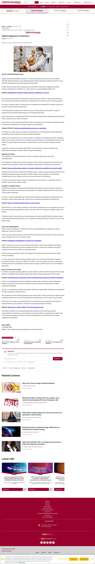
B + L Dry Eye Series (51, 6)
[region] (47, 559)
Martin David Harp (36, 417)
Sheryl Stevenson (38, 446)
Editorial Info (47, 506)
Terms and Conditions (47, 510)
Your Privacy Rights (47, 517)
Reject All (73, 559)
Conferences (61, 2)
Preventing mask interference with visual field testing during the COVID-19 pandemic (35, 278)
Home (37, 552)
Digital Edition (6, 28)
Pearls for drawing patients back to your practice (23, 203)
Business (24, 368)
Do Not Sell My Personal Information (47, 513)
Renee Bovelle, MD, (29, 446)
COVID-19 (5, 79)
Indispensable (31, 368)
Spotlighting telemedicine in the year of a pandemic (24, 241)
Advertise (47, 503)
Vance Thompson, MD (41, 402)
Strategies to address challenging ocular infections (10, 342)
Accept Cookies (84, 559)
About (47, 501)
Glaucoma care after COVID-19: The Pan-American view (25, 307)
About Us (43, 552)
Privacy (47, 504)
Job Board (47, 515)
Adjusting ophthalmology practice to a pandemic (30, 128)
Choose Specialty (32, 6)
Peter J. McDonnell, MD (29, 386)
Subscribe (56, 358)
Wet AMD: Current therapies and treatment (32, 342)
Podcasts (53, 2)
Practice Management (14, 368)
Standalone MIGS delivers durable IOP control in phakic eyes (54, 342)
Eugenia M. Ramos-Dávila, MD (31, 432)
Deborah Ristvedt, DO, (29, 402)
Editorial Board (47, 508)
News (49, 552)
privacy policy (31, 361)
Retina (57, 6)
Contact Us (47, 512)
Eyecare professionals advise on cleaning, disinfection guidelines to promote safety (34, 168)
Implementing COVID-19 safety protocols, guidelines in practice (28, 93)
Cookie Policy (22, 562)
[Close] (92, 559)
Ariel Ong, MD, (27, 417)
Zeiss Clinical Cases (64, 6)
